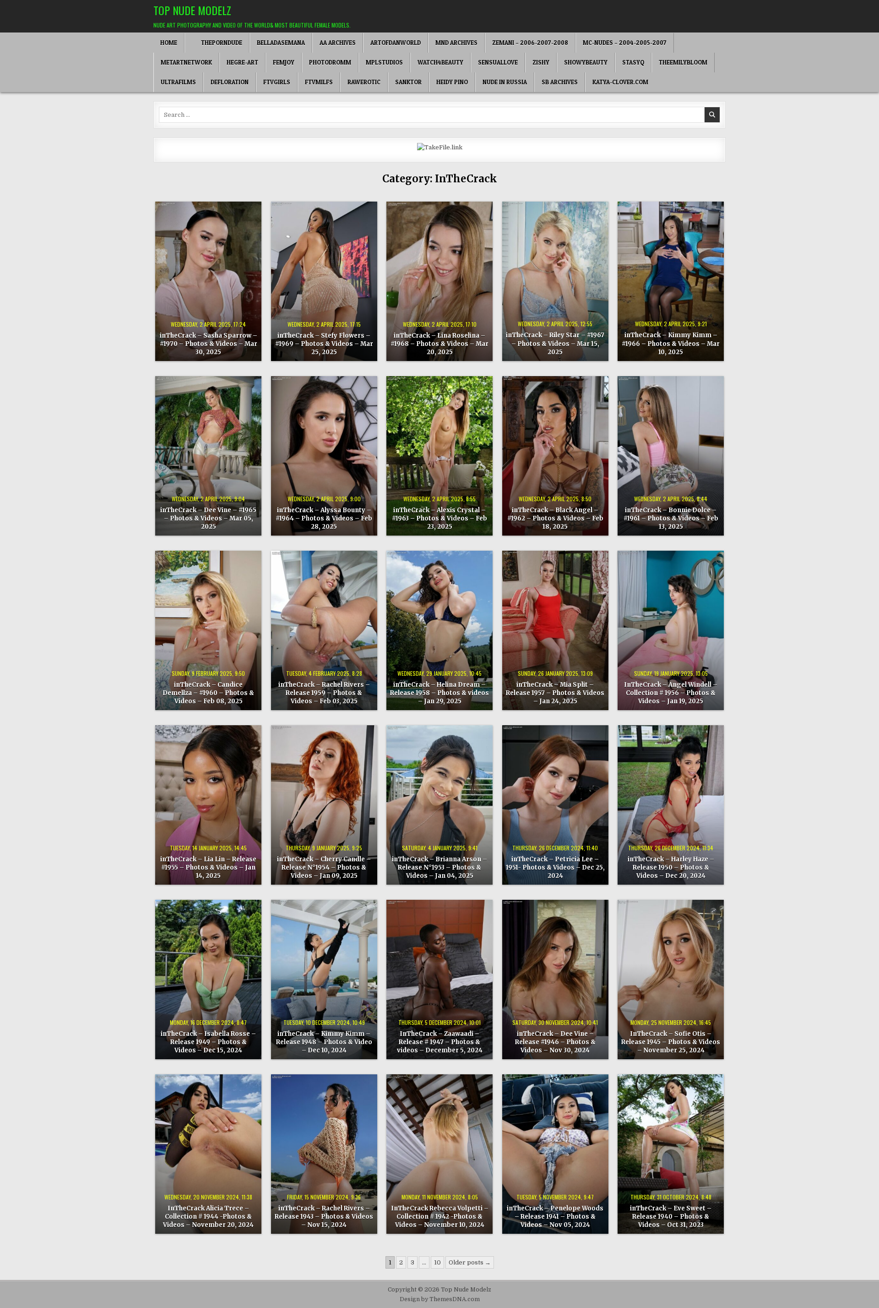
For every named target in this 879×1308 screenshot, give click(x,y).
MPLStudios (384, 62)
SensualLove (498, 62)
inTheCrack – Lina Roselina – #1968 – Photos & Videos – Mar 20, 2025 (439, 344)
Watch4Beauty (440, 62)
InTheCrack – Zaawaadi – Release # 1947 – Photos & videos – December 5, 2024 (440, 1042)
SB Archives (560, 82)
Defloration (230, 82)
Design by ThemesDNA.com (440, 1299)
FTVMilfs (319, 82)
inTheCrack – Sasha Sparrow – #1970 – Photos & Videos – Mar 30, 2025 (208, 344)
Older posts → (470, 1262)
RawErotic (363, 82)
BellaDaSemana (281, 42)
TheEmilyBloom (683, 62)
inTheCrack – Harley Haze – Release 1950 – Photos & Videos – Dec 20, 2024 (671, 867)
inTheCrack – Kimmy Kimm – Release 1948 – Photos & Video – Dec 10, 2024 (324, 1042)
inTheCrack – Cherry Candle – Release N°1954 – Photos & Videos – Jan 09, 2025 (324, 867)
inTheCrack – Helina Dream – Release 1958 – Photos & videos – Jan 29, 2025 (439, 693)
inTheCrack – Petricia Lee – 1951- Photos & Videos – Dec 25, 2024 (555, 867)
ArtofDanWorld (395, 42)
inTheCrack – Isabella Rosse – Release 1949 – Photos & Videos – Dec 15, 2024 (208, 1042)
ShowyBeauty (586, 62)
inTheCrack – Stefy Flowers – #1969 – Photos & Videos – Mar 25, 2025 (324, 344)
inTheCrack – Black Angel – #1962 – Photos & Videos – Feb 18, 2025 (555, 518)
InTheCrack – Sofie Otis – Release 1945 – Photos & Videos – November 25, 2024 (670, 1042)
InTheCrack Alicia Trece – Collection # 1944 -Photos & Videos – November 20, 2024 (208, 1216)
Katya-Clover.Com (620, 82)
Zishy (540, 62)
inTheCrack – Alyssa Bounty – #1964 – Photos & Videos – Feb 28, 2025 (324, 518)
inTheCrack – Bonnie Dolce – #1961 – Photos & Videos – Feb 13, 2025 (671, 518)
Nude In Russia (505, 82)
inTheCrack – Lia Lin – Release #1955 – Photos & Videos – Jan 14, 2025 (208, 867)
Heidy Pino (452, 82)
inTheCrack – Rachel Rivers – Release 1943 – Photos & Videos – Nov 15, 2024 (324, 1216)
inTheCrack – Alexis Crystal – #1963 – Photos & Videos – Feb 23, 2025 (439, 518)
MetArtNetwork (186, 62)
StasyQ (633, 62)
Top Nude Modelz (192, 10)
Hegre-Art (242, 62)
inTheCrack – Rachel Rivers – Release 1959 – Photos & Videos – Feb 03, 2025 (324, 693)
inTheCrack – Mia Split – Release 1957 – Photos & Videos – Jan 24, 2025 (555, 693)
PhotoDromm (330, 62)
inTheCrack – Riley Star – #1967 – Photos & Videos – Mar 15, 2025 (555, 343)
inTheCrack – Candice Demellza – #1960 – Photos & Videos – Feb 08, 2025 (208, 693)
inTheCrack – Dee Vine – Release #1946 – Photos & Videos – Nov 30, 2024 (555, 1042)
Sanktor (408, 82)
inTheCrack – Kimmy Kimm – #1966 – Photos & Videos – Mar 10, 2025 (671, 343)
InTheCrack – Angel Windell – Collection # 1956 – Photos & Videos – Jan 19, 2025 (670, 693)
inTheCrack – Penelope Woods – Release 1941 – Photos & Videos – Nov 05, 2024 (555, 1216)
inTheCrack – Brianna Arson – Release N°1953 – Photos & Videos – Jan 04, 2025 (439, 867)
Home (168, 42)
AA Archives (338, 42)
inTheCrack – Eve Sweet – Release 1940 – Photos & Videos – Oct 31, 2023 (670, 1216)
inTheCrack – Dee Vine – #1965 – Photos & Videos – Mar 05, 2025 (208, 518)
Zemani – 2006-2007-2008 (530, 42)
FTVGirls (276, 82)
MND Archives (456, 42)
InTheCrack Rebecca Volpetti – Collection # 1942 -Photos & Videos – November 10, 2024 (439, 1216)
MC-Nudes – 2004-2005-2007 (625, 42)
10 (437, 1262)
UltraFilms (178, 82)
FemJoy (283, 62)
